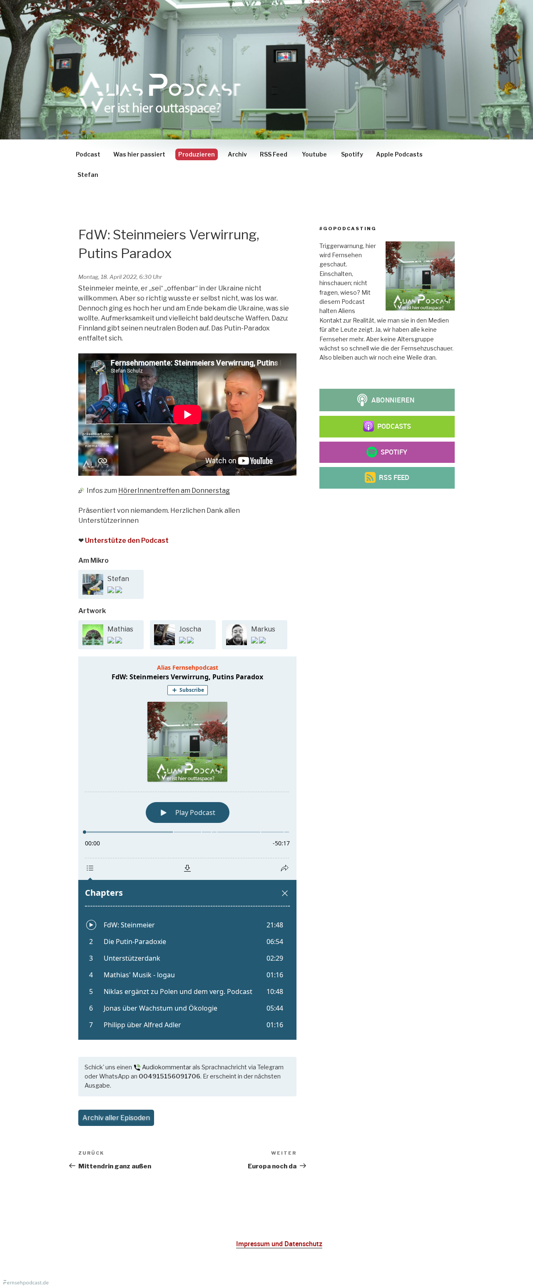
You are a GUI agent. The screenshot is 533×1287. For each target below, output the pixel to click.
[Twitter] (118, 591)
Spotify (352, 154)
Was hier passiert (139, 154)
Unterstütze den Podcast (127, 540)
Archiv (237, 154)
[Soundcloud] (118, 641)
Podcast (88, 154)
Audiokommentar (166, 1067)
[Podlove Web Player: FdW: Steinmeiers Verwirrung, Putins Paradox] (187, 848)
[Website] (183, 641)
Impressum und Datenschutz (279, 1243)
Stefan (87, 174)
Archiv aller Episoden (116, 1118)
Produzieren (196, 154)
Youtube (314, 154)
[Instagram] (111, 591)
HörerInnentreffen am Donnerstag (174, 490)
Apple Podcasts (399, 154)
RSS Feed (273, 154)
